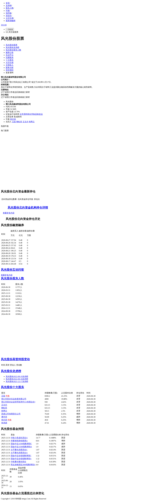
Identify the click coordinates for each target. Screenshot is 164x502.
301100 (4, 25)
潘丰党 (4, 417)
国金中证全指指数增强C (21, 456)
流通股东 (9, 58)
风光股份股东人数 (13, 50)
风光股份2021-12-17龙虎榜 (17, 381)
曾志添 (13, 119)
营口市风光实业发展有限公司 (13, 399)
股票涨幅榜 (10, 21)
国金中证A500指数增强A (21, 447)
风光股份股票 (11, 45)
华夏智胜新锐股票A (19, 441)
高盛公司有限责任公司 (11, 414)
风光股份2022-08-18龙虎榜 (17, 379)
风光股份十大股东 (12, 387)
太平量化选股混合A (19, 453)
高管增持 (9, 70)
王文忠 (25, 122)
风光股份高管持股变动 (15, 359)
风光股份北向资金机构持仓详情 (28, 207)
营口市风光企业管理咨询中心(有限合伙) (18, 402)
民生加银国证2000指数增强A (23, 465)
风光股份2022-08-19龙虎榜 (17, 376)
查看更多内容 (8, 213)
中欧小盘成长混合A (19, 438)
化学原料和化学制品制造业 (31, 114)
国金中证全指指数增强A (21, 459)
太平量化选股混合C (19, 450)
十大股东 (9, 60)
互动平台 (9, 55)
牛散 (8, 11)
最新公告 (9, 52)
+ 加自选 (10, 29)
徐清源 (4, 423)
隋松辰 (19, 122)
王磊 (14, 122)
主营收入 (9, 65)
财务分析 (9, 68)
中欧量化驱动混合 (18, 462)
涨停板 (9, 13)
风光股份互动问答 (12, 269)
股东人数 (9, 8)
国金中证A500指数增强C (21, 444)
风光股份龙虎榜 (12, 47)
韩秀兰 (32, 122)
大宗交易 (9, 18)
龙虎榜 (9, 6)
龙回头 (9, 16)
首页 (8, 3)
